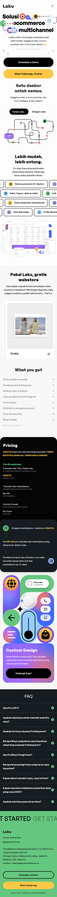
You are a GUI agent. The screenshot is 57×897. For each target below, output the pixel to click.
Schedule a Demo (28, 62)
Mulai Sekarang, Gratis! (28, 73)
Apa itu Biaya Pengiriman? (17, 754)
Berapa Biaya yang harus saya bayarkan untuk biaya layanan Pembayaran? (25, 743)
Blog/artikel (10, 419)
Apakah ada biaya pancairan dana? (22, 801)
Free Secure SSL (12, 414)
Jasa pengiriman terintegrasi (19, 396)
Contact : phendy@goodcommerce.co (21, 863)
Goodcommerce (39, 893)
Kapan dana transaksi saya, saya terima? (25, 778)
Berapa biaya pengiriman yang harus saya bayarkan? (26, 766)
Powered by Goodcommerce (28, 49)
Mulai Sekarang (28, 885)
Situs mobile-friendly (15, 379)
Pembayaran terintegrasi (17, 385)
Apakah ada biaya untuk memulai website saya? (26, 719)
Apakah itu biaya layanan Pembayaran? (24, 731)
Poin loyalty (9, 402)
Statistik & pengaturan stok (18, 408)
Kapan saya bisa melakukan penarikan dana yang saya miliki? (27, 790)
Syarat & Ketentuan (12, 837)
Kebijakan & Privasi (11, 842)
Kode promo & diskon (15, 391)
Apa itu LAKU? (11, 707)
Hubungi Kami (23, 673)
